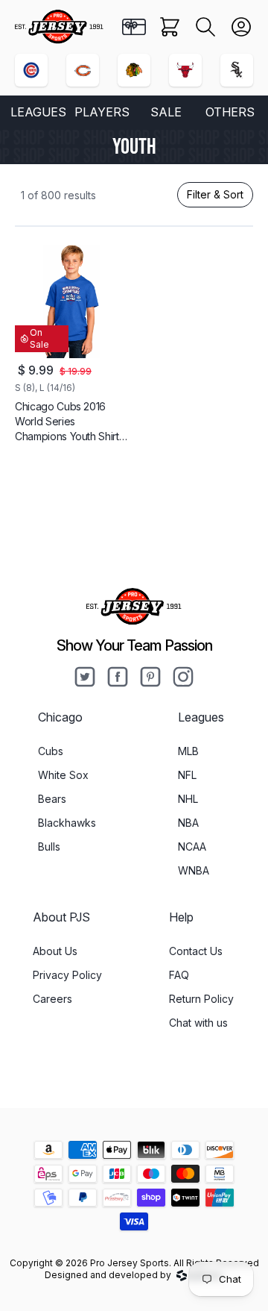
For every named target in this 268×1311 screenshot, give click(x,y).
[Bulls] (185, 70)
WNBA (193, 870)
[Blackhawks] (134, 70)
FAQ (179, 975)
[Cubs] (31, 70)
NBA (188, 822)
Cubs (50, 751)
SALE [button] (166, 111)
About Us (55, 951)
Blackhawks (67, 822)
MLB (188, 751)
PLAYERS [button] (102, 111)
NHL (188, 798)
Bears (52, 798)
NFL (187, 775)
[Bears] (82, 70)
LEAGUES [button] (38, 111)
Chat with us (198, 1022)
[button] (205, 27)
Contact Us (196, 951)
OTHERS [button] (230, 111)
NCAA (192, 846)
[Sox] (236, 70)
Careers (52, 998)
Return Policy (201, 998)
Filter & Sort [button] (215, 194)
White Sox (63, 775)
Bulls (49, 846)
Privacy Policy (67, 975)
